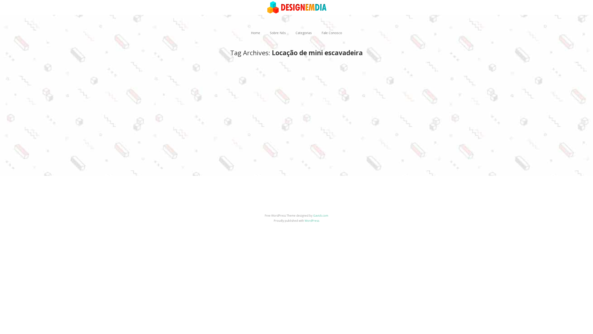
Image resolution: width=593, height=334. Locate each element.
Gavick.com (320, 216)
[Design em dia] (296, 7)
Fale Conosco (332, 33)
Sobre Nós (278, 33)
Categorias (304, 33)
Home (255, 33)
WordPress (312, 221)
